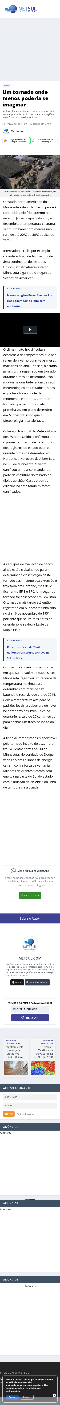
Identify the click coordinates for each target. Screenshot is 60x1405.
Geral (6, 85)
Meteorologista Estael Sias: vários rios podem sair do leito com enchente (29, 300)
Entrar (9, 1114)
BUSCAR (32, 1018)
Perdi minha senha (25, 1114)
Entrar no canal (31, 895)
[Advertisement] (30, 49)
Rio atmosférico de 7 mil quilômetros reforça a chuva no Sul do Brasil (28, 652)
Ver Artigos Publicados (38, 982)
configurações (13, 1391)
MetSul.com (18, 131)
